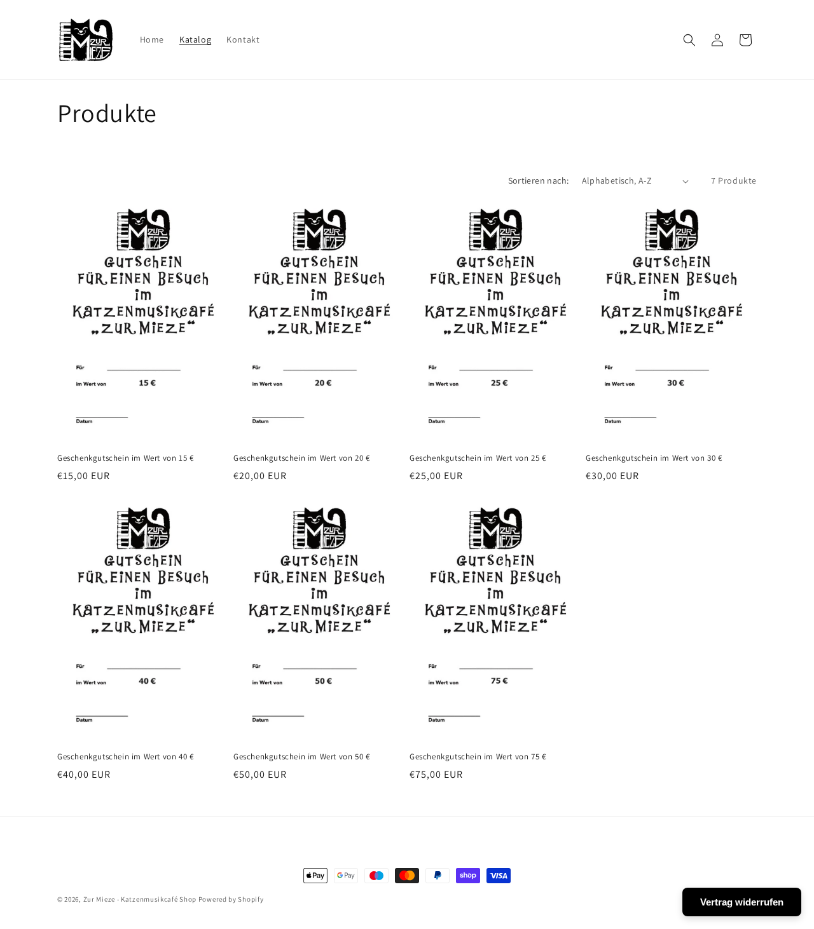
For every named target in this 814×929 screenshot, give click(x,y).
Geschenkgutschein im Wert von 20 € (301, 458)
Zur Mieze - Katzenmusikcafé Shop (140, 899)
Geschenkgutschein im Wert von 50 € (301, 757)
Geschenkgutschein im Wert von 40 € (125, 757)
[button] (689, 40)
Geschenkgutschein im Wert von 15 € (125, 458)
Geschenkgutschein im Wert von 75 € (478, 757)
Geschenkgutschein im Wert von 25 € (478, 458)
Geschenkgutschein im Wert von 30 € (654, 458)
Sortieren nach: (538, 180)
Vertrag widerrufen (741, 902)
